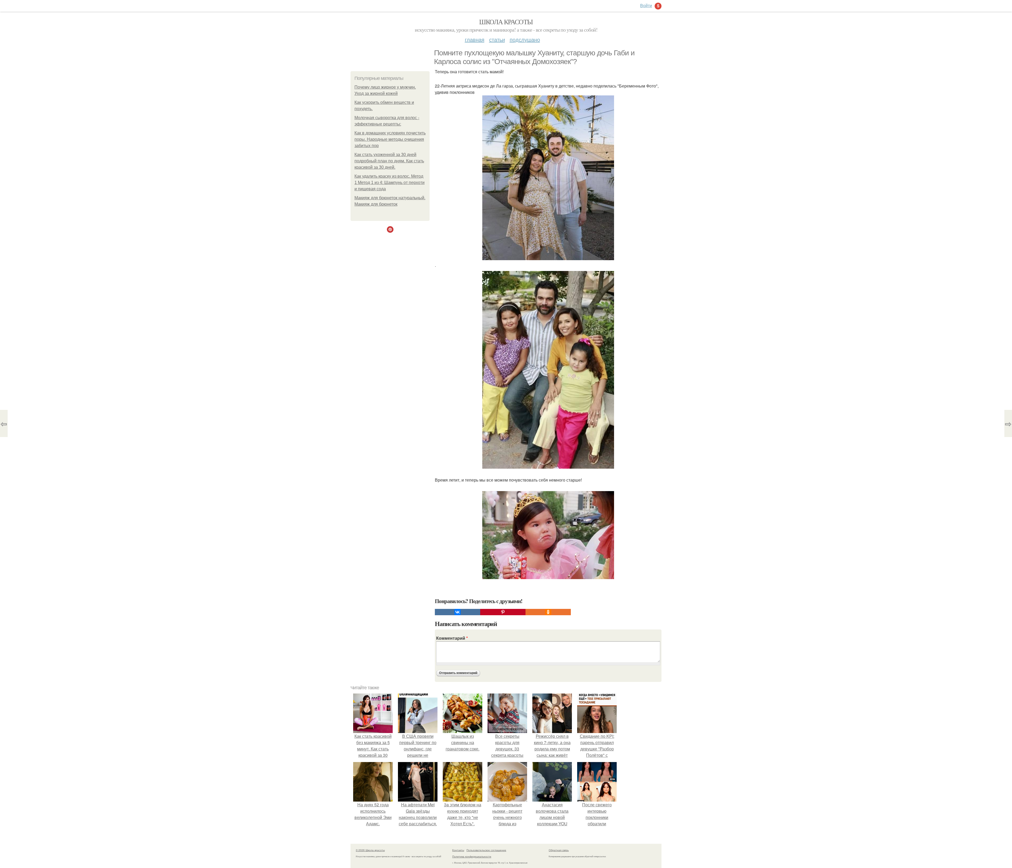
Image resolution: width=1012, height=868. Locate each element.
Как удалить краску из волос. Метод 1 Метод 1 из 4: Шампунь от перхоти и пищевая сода (389, 182)
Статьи (497, 39)
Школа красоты (506, 21)
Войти (646, 5)
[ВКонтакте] (457, 612)
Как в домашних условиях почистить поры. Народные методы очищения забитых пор (390, 139)
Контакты (458, 850)
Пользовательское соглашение (486, 850)
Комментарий (452, 638)
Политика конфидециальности (471, 856)
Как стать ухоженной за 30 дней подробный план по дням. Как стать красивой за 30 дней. (389, 160)
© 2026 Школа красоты (370, 850)
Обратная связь (559, 850)
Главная (474, 39)
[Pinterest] (503, 612)
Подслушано (525, 39)
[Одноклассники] (548, 612)
